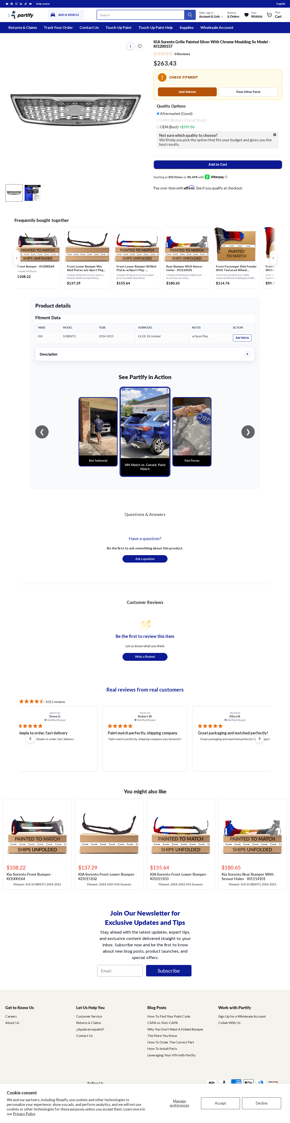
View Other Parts (248, 92)
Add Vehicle (187, 92)
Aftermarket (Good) (176, 114)
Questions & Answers (145, 514)
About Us (12, 1023)
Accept (220, 1103)
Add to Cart (217, 164)
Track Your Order (58, 27)
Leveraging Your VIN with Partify (171, 1055)
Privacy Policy (24, 1114)
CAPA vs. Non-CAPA (162, 1023)
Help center (43, 4)
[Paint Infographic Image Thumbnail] (32, 193)
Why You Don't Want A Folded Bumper (175, 1029)
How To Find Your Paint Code (168, 1016)
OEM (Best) (177, 127)
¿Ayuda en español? (90, 1029)
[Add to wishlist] (140, 46)
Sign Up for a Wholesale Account (242, 1016)
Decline (261, 1103)
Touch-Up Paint (119, 27)
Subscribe (169, 971)
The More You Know (162, 1035)
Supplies (187, 27)
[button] (30, 738)
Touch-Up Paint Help (155, 27)
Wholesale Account (217, 27)
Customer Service (89, 1016)
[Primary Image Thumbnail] (14, 193)
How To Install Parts (162, 1048)
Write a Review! (145, 656)
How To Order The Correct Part (170, 1042)
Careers (11, 1016)
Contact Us (89, 27)
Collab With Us (229, 1023)
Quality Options (171, 106)
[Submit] (189, 15)
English (280, 3)
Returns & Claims (22, 27)
